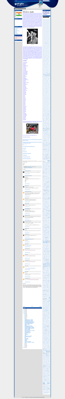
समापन (48, 362)
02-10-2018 (45, 23)
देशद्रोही (43, 219)
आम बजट (44, 136)
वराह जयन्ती (45, 320)
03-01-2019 (47, 23)
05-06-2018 (45, 29)
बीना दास (48, 258)
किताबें (49, 158)
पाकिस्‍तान (47, 235)
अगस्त (25, 317)
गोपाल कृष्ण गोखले (44, 178)
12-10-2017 (46, 49)
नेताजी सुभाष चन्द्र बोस (46, 227)
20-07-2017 (46, 71)
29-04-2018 (45, 101)
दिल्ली (47, 214)
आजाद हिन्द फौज (46, 133)
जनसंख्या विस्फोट (47, 189)
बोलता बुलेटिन (45, 261)
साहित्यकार (48, 368)
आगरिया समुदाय (47, 131)
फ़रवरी (25, 345)
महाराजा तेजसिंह (49, 280)
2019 (43, 75)
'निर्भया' (47, 19)
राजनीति (49, 300)
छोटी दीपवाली (47, 187)
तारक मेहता (48, 209)
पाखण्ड (49, 235)
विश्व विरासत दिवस (45, 339)
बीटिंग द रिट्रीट (44, 258)
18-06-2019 (44, 65)
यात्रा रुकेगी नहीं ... (26, 334)
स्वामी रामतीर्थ (49, 379)
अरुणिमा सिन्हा (44, 125)
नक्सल (46, 222)
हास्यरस (47, 385)
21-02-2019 (49, 76)
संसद (49, 359)
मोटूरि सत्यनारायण (47, 291)
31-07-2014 (44, 105)
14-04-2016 (48, 54)
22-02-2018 (46, 79)
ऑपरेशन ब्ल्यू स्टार (26, 338)
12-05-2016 (44, 48)
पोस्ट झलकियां (46, 240)
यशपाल (47, 293)
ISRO (49, 391)
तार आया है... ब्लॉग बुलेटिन (27, 331)
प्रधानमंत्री (45, 244)
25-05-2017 (44, 89)
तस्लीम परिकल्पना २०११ (45, 209)
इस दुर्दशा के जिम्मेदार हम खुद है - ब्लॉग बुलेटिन (29, 326)
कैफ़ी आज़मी (47, 165)
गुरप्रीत (48, 173)
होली (49, 389)
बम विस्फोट (45, 253)
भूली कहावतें (26, 340)
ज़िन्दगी (43, 195)
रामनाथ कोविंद (46, 304)
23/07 (45, 84)
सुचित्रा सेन (47, 370)
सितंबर (25, 316)
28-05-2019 (45, 98)
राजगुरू (47, 300)
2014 (24, 312)
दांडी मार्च (44, 213)
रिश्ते (46, 311)
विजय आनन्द (47, 323)
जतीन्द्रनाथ (44, 189)
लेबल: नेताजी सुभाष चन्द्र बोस (45, 317)
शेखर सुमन (47, 353)
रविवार (49, 297)
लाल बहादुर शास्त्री (45, 315)
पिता (48, 236)
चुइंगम (47, 184)
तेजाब (44, 211)
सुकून (43, 370)
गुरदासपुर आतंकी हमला (46, 173)
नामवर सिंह (44, 225)
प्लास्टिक (48, 248)
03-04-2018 (46, 24)
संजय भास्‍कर (26, 203)
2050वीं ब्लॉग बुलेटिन (45, 76)
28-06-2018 (47, 98)
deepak (26, 271)
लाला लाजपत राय (49, 315)
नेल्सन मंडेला (46, 228)
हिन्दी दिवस (43, 388)
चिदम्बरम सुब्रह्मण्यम (45, 184)
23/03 (43, 84)
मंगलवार (48, 275)
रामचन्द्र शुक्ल (47, 303)
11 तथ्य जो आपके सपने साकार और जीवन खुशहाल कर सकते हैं (29, 146)
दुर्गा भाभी (46, 216)
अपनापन (43, 122)
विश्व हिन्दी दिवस (44, 341)
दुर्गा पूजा (44, 216)
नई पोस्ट (24, 306)
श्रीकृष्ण (46, 356)
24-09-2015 (46, 87)
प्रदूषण (43, 244)
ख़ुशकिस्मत (46, 168)
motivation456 (26, 278)
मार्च (25, 344)
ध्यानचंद (43, 222)
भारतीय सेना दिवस (47, 272)
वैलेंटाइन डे (45, 345)
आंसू (43, 131)
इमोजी (43, 139)
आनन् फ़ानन (45, 135)
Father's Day (44, 391)
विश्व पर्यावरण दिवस (45, 333)
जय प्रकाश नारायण (46, 192)
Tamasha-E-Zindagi (27, 191)
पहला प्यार (48, 233)
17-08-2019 (47, 62)
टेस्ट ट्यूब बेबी (46, 200)
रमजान (48, 296)
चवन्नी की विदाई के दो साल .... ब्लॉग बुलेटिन (29, 319)
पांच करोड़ (45, 235)
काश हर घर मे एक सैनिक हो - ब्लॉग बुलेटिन (29, 323)
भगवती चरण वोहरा (48, 269)
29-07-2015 (47, 101)
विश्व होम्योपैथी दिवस (47, 342)
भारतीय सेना (44, 272)
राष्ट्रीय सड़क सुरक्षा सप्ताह (46, 309)
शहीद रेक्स (26, 333)
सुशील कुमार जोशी (48, 373)
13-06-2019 (46, 51)
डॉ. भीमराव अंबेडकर (48, 205)
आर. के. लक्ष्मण (48, 136)
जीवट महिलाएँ (47, 195)
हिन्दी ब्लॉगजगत (46, 388)
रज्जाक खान (47, 296)
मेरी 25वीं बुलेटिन (49, 289)
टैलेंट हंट (48, 200)
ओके (47, 147)
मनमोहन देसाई (48, 277)
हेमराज (45, 389)
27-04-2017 (45, 95)
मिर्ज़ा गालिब (48, 286)
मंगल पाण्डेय (46, 275)
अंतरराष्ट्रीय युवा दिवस (44, 114)
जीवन (49, 195)
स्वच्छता (43, 379)
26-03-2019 (48, 92)
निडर (47, 225)
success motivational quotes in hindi (31, 261)
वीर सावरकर (44, 344)
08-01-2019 (47, 35)
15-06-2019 (49, 57)
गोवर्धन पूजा (44, 179)
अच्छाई (45, 119)
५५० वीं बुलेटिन (47, 108)
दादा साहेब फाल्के (47, 213)
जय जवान (43, 192)
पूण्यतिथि (43, 239)
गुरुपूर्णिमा (48, 175)
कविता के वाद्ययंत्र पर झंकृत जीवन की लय (27, 158)
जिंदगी (47, 194)
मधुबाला (46, 277)
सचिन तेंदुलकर (49, 360)
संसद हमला (44, 360)
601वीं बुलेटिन (46, 109)
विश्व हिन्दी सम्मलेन (47, 341)
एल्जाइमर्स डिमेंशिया (44, 146)
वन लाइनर (44, 319)
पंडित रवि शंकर (48, 230)
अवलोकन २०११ (44, 128)
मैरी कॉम (45, 291)
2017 (24, 310)
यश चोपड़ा (45, 293)
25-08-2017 (46, 90)
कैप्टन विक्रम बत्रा (44, 165)
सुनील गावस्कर (45, 371)
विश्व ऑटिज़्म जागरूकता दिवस (45, 328)
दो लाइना (48, 219)
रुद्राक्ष (48, 311)
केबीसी (48, 164)
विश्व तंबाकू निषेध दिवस (45, 331)
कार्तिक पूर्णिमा (47, 158)
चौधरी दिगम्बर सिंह (44, 186)
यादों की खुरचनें (44, 294)
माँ (44, 283)
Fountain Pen (47, 391)
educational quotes (29, 245)
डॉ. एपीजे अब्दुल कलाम (45, 205)
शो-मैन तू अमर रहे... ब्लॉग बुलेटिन (28, 341)
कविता (46, 155)
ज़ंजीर (49, 187)
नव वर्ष (45, 224)
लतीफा (43, 314)
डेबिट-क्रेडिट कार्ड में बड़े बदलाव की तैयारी (27, 153)
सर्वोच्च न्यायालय (48, 365)
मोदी (49, 291)
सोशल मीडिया (44, 376)
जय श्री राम (49, 192)
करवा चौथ (45, 152)
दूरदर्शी (25, 335)
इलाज (47, 139)
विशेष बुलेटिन (48, 326)
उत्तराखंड (43, 141)
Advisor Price (34, 397)
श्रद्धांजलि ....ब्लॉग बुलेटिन (27, 324)
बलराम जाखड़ (48, 253)
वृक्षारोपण (46, 344)
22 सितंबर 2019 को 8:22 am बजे (27, 252)
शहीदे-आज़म (46, 349)
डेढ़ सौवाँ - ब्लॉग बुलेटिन (47, 203)
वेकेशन (48, 344)
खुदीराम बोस (44, 168)
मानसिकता (44, 285)
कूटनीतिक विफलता (45, 162)
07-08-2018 (46, 34)
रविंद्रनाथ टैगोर (47, 297)
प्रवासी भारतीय (47, 245)
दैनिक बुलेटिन (46, 219)
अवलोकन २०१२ (48, 128)
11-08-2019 (49, 45)
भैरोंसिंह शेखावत (48, 274)
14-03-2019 (46, 54)
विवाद (45, 325)
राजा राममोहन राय (48, 301)
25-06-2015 (47, 89)
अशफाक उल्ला (48, 130)
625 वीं (48, 109)
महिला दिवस (46, 282)
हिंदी (49, 385)
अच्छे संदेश (47, 119)
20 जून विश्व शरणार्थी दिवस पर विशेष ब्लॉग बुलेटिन (29, 328)
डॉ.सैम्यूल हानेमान (44, 208)
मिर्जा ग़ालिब (45, 286)
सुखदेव (44, 370)
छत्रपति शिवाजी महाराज (48, 186)
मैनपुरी (43, 291)
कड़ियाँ (48, 150)
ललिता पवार (47, 314)
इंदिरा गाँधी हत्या (45, 138)
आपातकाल (49, 135)
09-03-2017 (49, 37)
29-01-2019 (46, 100)
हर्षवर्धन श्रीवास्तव (16, 33)
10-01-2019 (48, 40)
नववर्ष (46, 224)
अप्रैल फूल (47, 122)
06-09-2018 (47, 32)
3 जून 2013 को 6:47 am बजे (27, 206)
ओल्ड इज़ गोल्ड (44, 149)
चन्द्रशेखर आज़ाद (49, 181)
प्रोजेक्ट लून (47, 247)
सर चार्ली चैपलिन (46, 363)
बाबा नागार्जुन (44, 255)
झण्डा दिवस (46, 198)
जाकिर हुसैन (45, 194)
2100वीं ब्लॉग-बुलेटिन (45, 78)
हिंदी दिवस (47, 386)
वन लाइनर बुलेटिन (47, 319)
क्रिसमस (46, 167)
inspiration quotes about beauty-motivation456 (32, 279)
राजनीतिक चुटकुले (45, 301)
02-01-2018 (46, 21)
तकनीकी (48, 208)
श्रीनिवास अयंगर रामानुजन (45, 357)
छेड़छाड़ (45, 187)
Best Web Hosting (38, 397)
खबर (47, 167)
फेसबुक (49, 250)
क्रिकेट (44, 167)
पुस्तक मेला (48, 238)
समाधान (47, 362)
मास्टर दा (43, 286)
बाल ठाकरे (49, 256)
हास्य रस (46, 385)
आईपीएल (44, 131)
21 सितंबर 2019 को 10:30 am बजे (27, 246)
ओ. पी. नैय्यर (45, 147)
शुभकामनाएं (44, 353)
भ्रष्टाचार (43, 275)
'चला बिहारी (43, 19)
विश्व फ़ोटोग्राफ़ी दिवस (45, 336)
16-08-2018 (48, 60)
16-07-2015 (46, 60)
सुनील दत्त (48, 371)
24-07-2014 (44, 86)
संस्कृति (46, 360)
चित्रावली (49, 183)
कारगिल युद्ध (47, 157)
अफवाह (49, 122)
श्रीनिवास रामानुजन (48, 357)
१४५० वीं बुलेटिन (48, 56)
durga (25, 254)
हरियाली (47, 381)
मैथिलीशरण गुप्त (48, 290)
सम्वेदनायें (43, 363)
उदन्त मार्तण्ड (46, 141)
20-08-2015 (48, 71)
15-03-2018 (46, 57)
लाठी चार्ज (49, 314)
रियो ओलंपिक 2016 (44, 311)
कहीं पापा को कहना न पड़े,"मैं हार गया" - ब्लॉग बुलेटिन (30, 330)
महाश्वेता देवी (44, 282)
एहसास (46, 146)
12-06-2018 (47, 48)
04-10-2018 (49, 27)
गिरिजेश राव (44, 172)
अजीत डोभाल (46, 120)
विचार (45, 323)
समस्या (43, 362)
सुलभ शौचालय (45, 373)
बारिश (44, 256)
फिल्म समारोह (47, 250)
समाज (45, 362)
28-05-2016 (49, 97)
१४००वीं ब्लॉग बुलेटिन (44, 56)
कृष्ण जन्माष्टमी (48, 162)
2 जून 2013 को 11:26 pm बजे (27, 189)
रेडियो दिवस (48, 312)
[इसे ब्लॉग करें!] (33, 166)
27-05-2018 (47, 95)
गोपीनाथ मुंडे (47, 178)
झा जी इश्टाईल (48, 198)
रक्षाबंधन (44, 296)
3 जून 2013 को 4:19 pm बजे (27, 226)
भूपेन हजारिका (45, 274)
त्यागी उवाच (46, 211)
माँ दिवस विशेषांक (46, 283)
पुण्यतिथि (46, 237)
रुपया (49, 311)
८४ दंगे (45, 111)
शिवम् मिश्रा (16, 32)
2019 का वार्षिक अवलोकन (47, 75)
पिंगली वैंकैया (47, 236)
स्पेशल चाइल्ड (44, 378)
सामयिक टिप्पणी (47, 367)
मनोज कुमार (44, 278)
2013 (24, 313)
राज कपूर (31, 167)
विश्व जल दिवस (45, 330)
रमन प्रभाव (44, 297)
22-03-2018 (48, 79)
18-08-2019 (47, 65)
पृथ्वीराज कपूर (46, 239)
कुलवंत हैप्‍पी (49, 161)
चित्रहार (47, 183)
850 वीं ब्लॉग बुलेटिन (48, 111)
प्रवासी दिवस (44, 245)
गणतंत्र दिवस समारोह (46, 170)
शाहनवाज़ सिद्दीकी (45, 350)
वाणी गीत (16, 31)
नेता (43, 227)
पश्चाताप (44, 233)
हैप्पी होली (47, 389)
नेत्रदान (43, 228)
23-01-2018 (47, 81)
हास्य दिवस (43, 385)
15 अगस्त (43, 57)
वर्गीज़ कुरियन (48, 320)
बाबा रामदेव (46, 255)
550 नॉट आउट (44, 108)
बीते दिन (46, 258)
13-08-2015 (48, 51)
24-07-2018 (47, 86)
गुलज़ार (46, 176)
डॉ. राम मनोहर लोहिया (45, 206)
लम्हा (45, 314)
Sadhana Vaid (26, 215)
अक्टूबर (25, 315)
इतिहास (48, 138)
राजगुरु (45, 300)
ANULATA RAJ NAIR (27, 175)
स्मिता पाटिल (48, 378)
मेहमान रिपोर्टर (44, 290)
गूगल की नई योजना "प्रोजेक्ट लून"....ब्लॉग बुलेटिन (29, 327)
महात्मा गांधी (44, 280)
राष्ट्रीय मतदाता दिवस (45, 308)
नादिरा (48, 224)
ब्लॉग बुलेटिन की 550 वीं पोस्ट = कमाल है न (29, 320)
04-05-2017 (45, 26)
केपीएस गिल (47, 164)
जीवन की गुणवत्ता (24, 148)
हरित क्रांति (45, 381)
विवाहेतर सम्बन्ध (48, 325)
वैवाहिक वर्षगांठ (48, 345)
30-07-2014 (46, 103)
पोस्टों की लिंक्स (45, 242)
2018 (24, 309)
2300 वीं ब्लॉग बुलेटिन (48, 84)
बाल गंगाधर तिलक (46, 256)
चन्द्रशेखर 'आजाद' (45, 181)
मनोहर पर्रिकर (49, 278)
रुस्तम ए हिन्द (44, 312)
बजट (44, 252)
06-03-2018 (49, 30)
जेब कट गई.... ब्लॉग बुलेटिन (27, 329)
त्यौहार (48, 211)
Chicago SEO (31, 397)
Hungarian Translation (42, 397)
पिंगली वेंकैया (44, 236)
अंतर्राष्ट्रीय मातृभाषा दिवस (47, 117)
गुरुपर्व (46, 175)
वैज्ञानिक (43, 345)
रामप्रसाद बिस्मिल (49, 304)
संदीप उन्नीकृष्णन (45, 359)
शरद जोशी (47, 347)
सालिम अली (45, 368)
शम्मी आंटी (45, 347)
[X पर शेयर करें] (34, 166)
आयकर (46, 136)
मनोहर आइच (46, 278)
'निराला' (45, 19)
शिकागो (47, 350)
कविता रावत (49, 155)
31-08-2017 (47, 105)
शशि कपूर (49, 347)
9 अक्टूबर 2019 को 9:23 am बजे (27, 269)
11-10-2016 (45, 46)
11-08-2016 (46, 45)
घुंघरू (25, 337)
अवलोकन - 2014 (47, 127)
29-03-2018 (49, 100)
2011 (24, 347)
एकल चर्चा (47, 144)
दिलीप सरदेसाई (45, 214)
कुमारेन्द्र (48, 160)
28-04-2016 (46, 97)
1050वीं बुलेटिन (48, 43)
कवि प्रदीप (47, 154)
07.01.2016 (45, 35)
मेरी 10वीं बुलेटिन (46, 289)
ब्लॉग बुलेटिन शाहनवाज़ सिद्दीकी (48, 264)
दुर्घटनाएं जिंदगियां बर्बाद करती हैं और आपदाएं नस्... (29, 322)
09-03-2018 (45, 38)
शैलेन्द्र (46, 354)
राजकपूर (43, 300)
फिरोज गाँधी (45, 250)
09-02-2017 (46, 37)
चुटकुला (49, 184)
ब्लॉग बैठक (46, 267)
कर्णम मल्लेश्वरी (48, 152)
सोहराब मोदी (47, 376)
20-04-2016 (47, 70)
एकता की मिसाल (45, 144)
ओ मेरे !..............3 (25, 144)
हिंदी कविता (45, 386)
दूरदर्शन (44, 217)
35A (47, 106)
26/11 (43, 94)
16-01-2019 (47, 59)
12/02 (48, 49)
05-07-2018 (47, 29)
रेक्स (46, 312)
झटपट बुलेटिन (47, 197)
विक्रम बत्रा (47, 322)
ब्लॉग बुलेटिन (20, 4)
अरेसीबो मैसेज (46, 125)
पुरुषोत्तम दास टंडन (45, 238)
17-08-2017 (45, 62)
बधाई (43, 253)
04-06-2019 (47, 26)
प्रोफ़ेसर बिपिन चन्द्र (45, 248)
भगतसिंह (45, 269)
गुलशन (48, 176)
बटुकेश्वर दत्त (48, 252)
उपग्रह (48, 141)
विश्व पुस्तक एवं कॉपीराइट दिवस (47, 334)
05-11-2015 (46, 30)
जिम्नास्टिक (45, 195)
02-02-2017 (49, 21)
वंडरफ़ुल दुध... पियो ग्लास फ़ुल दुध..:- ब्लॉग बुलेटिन (29, 342)
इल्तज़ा (48, 139)
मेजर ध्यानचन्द (45, 288)
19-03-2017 (48, 67)
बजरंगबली (46, 252)
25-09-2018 (48, 90)
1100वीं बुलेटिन (48, 46)
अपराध (45, 122)
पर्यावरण (46, 232)
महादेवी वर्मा (46, 280)
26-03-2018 (46, 92)
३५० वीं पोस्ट (45, 106)
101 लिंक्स (45, 43)
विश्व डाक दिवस (49, 330)
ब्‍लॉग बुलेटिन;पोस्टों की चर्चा (45, 266)
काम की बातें (44, 157)
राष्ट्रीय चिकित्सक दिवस (46, 306)
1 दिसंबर (45, 40)
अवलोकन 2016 (44, 130)
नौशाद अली (48, 228)
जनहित (49, 189)
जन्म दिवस (45, 190)
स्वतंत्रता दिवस (46, 379)
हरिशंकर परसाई (48, 382)
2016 (24, 311)
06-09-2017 (45, 32)
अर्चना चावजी (49, 125)
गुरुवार (43, 176)
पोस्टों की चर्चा (46, 241)
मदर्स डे (44, 277)
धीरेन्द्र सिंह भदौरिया (27, 208)
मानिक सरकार (47, 285)
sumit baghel (26, 248)
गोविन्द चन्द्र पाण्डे (47, 179)
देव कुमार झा (26, 167)
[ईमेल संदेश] (32, 166)
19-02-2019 (46, 67)
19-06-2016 (47, 68)
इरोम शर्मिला (45, 139)
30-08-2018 (49, 103)
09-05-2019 (47, 38)
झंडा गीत (44, 197)
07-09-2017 (49, 34)
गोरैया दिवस (49, 178)
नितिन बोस (49, 225)
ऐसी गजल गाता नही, (25, 151)
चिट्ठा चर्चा (45, 183)
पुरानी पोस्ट (40, 306)
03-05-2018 (49, 24)
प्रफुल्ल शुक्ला (48, 244)
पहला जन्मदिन (46, 233)
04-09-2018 (46, 27)
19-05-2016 (44, 68)
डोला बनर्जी (47, 208)
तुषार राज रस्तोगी (48, 210)
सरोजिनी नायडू (45, 365)
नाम (49, 224)
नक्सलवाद (48, 222)
